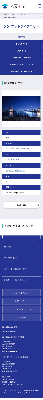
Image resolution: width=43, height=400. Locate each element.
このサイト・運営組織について (16, 269)
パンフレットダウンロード (21, 309)
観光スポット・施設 (22, 149)
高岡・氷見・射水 (12, 160)
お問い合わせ (21, 317)
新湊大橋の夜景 (10, 17)
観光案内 (7, 247)
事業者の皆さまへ (11, 258)
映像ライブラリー (21, 301)
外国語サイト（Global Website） (16, 280)
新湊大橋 (18, 171)
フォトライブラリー (19, 15)
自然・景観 (10, 149)
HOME (6, 15)
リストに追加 (21, 205)
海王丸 (11, 171)
